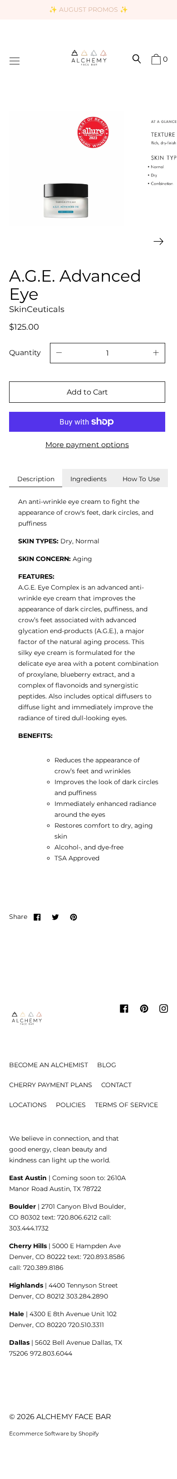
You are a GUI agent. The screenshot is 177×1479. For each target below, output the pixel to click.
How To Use (141, 479)
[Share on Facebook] (37, 916)
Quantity (25, 352)
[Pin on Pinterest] (73, 916)
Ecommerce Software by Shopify (54, 1433)
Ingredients (88, 479)
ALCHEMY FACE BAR (73, 1416)
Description (35, 479)
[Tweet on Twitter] (55, 916)
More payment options (87, 444)
